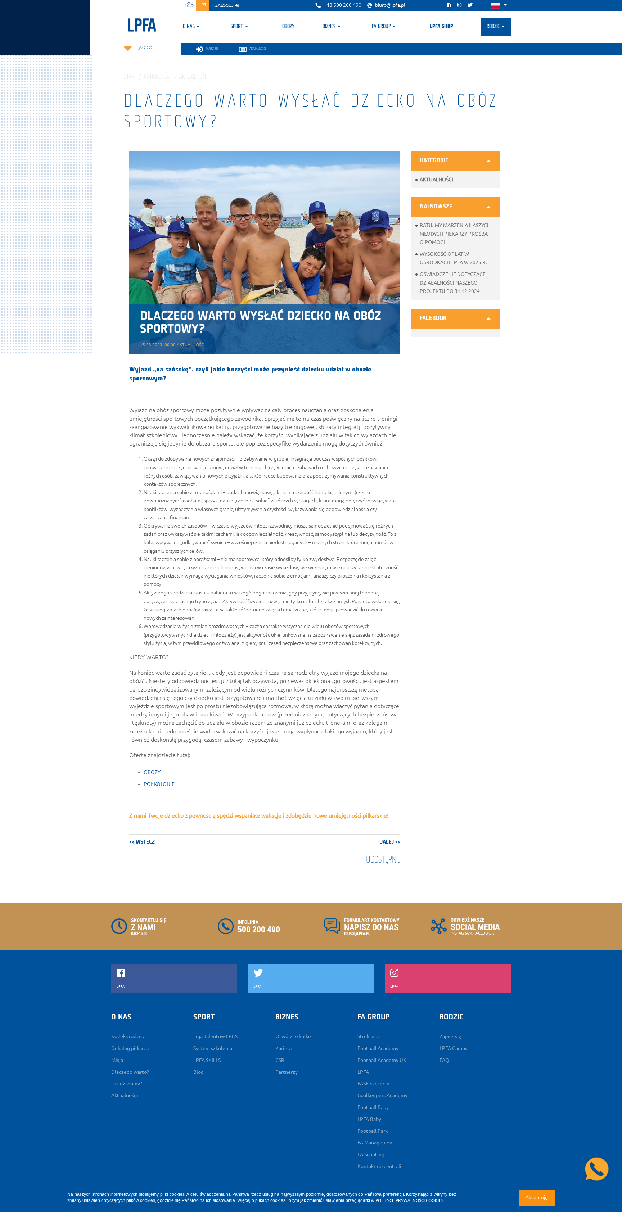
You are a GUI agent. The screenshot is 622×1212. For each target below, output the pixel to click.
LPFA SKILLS (207, 1060)
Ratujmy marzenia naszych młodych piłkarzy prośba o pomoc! (455, 233)
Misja (117, 1060)
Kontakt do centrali (379, 1166)
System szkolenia (212, 1048)
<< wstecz (142, 842)
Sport (237, 26)
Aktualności (436, 179)
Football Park (372, 1131)
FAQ (444, 1060)
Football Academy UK (381, 1060)
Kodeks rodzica (128, 1036)
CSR (279, 1060)
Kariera (283, 1048)
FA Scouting (370, 1154)
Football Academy (377, 1048)
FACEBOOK (484, 933)
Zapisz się (450, 1036)
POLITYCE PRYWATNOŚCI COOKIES (409, 1200)
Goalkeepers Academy (382, 1095)
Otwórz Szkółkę (293, 1036)
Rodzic (493, 26)
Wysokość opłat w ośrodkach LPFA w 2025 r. (453, 258)
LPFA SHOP (441, 26)
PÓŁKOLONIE (159, 784)
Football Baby (373, 1107)
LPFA (363, 1072)
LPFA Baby (369, 1119)
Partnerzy (286, 1072)
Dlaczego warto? (130, 1072)
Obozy (288, 26)
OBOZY (152, 772)
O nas (189, 26)
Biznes (329, 26)
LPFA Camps (453, 1048)
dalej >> (389, 842)
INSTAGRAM (461, 933)
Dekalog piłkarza (130, 1048)
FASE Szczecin (373, 1083)
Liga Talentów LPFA (215, 1036)
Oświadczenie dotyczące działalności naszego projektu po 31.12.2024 (453, 282)
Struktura (368, 1036)
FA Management (376, 1142)
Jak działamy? (126, 1083)
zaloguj (225, 5)
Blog (198, 1072)
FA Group (381, 26)
